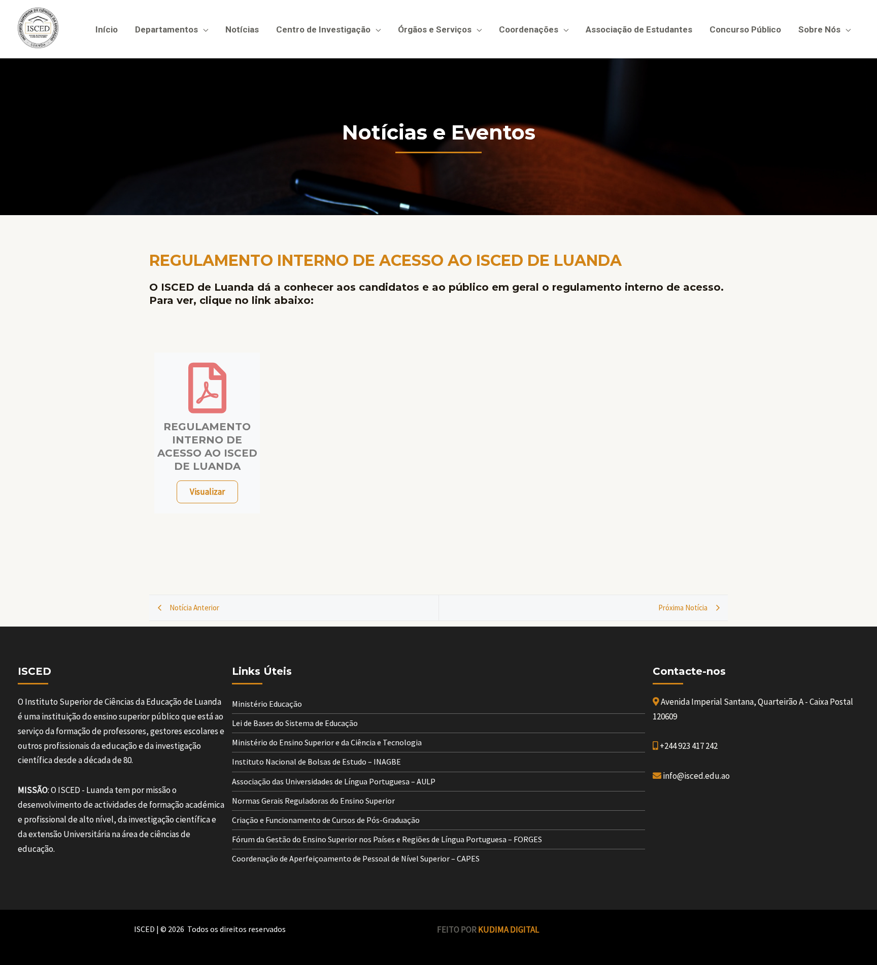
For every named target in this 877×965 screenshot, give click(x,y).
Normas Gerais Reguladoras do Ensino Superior (313, 801)
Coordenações (528, 29)
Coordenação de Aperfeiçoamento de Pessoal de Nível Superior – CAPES (356, 858)
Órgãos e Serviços (434, 29)
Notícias (242, 29)
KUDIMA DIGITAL (508, 929)
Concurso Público (745, 29)
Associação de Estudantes (639, 29)
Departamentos (166, 29)
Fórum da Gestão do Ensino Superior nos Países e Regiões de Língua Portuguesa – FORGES (387, 839)
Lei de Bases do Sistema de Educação (295, 723)
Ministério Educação (267, 704)
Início (106, 29)
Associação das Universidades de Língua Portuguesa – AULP (333, 781)
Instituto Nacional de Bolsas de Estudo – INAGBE (316, 761)
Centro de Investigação (323, 29)
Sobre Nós (819, 29)
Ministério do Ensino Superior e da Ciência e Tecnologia (327, 742)
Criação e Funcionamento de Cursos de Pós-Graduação (326, 820)
